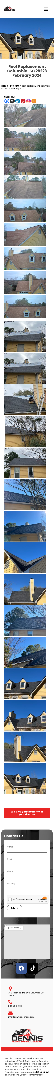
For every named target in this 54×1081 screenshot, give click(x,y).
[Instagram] (28, 101)
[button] (46, 9)
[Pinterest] (23, 101)
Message (11, 883)
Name (10, 847)
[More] (33, 101)
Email (9, 859)
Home (4, 85)
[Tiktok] (32, 968)
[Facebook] (6, 101)
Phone (10, 871)
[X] (12, 101)
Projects (14, 85)
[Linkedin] (17, 101)
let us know (42, 1072)
